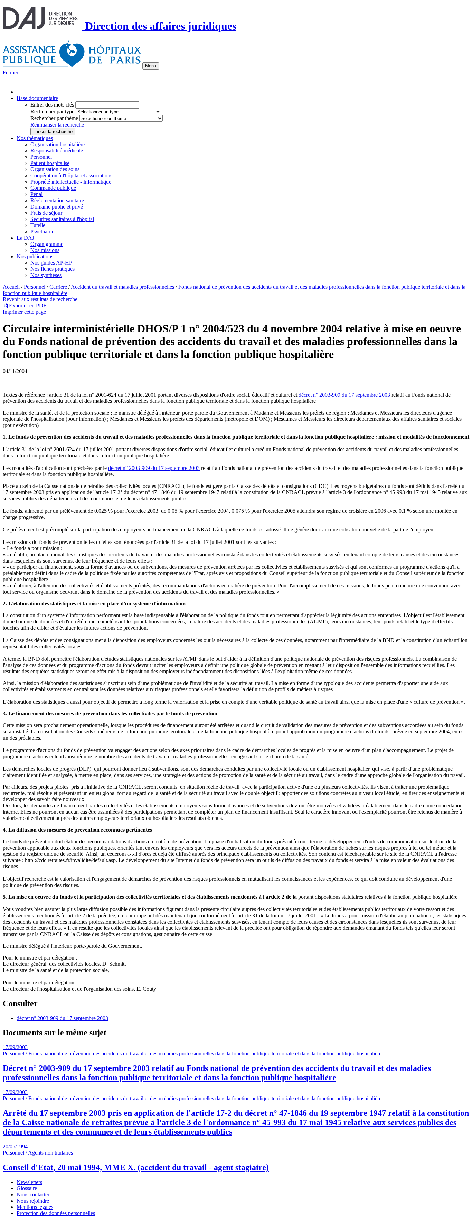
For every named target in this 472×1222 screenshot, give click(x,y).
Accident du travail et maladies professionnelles (122, 287)
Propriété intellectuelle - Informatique (70, 182)
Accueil (11, 287)
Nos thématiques (35, 138)
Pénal (36, 194)
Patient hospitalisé (49, 163)
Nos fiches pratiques (52, 269)
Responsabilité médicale (56, 151)
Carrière (58, 287)
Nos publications (35, 256)
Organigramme (46, 244)
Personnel (41, 157)
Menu (150, 65)
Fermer (10, 72)
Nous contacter (33, 1194)
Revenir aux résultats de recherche (40, 299)
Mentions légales (35, 1207)
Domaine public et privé (56, 207)
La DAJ (25, 238)
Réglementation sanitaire (57, 200)
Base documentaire (37, 98)
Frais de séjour (46, 213)
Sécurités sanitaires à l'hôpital (62, 219)
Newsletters (29, 1182)
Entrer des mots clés (52, 105)
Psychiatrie (42, 231)
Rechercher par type (52, 111)
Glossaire (27, 1188)
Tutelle (37, 225)
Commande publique (53, 188)
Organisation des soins (54, 169)
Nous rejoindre (33, 1201)
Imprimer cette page (24, 312)
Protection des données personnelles (56, 1213)
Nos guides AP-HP (51, 263)
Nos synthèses (46, 275)
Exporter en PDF (27, 305)
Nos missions (44, 250)
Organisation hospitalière (57, 144)
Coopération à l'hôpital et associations (71, 175)
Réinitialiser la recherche (57, 125)
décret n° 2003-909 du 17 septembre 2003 (344, 395)
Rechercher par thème (54, 118)
